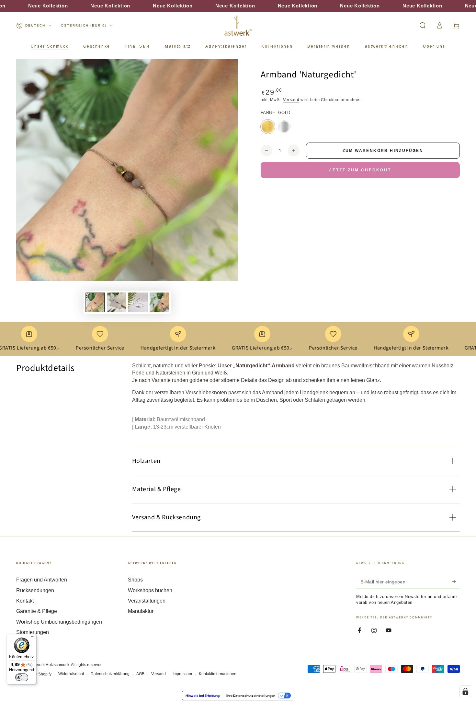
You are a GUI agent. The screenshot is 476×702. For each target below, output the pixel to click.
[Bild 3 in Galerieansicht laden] (138, 302)
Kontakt (25, 601)
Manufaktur (140, 611)
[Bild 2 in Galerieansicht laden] (116, 302)
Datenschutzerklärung (110, 674)
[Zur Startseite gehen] (238, 26)
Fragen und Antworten (41, 579)
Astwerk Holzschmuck (50, 664)
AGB (140, 674)
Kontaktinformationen (217, 674)
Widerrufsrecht (71, 674)
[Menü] (33, 638)
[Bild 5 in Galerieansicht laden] (159, 302)
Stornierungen (32, 632)
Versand (291, 100)
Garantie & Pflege (36, 611)
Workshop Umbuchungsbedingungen (59, 622)
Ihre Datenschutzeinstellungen (250, 695)
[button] (422, 25)
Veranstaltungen (146, 601)
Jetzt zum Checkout (360, 170)
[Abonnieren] (456, 581)
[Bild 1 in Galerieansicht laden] (95, 302)
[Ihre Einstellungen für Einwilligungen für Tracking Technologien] (465, 691)
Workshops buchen (150, 590)
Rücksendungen (35, 590)
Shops (135, 579)
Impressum (182, 674)
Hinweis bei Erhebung (203, 695)
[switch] (21, 677)
